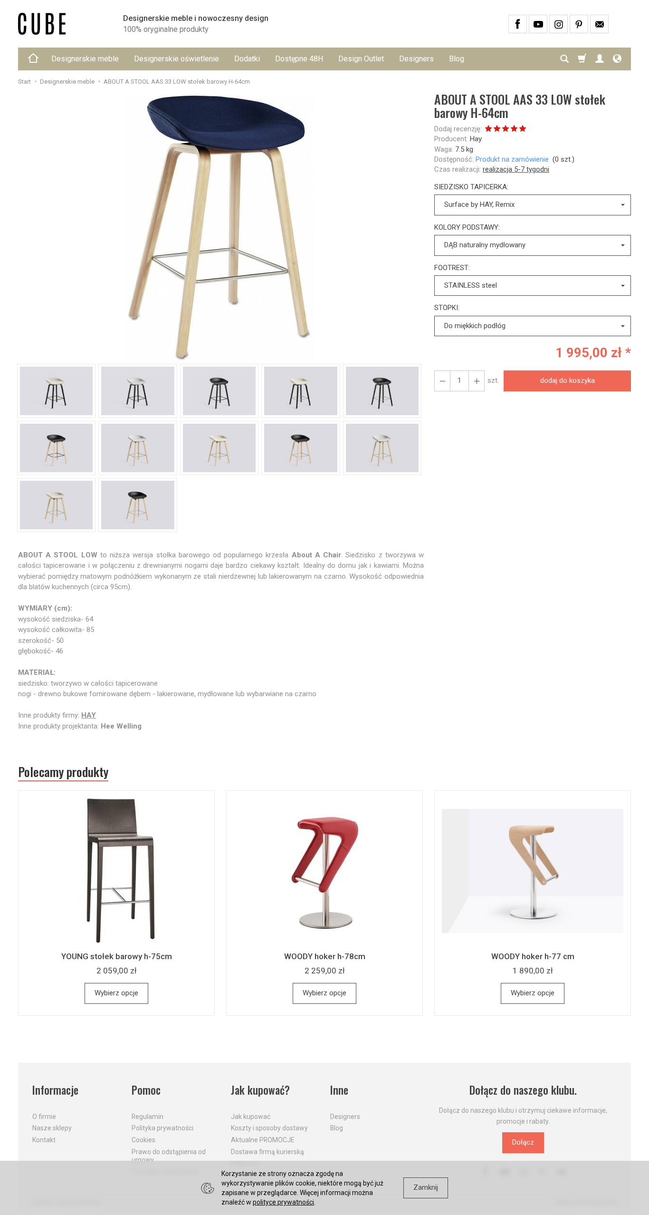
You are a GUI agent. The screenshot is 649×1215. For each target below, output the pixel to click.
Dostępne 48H (299, 58)
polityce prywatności (283, 1202)
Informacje (55, 1090)
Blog (456, 58)
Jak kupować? (260, 1090)
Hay (476, 139)
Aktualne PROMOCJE (263, 1140)
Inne (339, 1090)
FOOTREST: (452, 267)
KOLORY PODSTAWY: (467, 227)
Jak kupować (250, 1116)
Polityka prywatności (162, 1128)
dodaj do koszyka (567, 380)
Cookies (143, 1140)
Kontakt (44, 1140)
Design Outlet (361, 58)
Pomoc (146, 1090)
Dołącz (523, 1142)
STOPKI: (446, 307)
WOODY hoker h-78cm (324, 956)
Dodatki (247, 58)
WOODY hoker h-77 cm (532, 956)
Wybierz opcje (116, 993)
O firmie (44, 1116)
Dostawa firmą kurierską (267, 1152)
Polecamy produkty (63, 772)
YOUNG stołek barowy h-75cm (116, 956)
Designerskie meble (85, 58)
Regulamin (147, 1116)
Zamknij (425, 1187)
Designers (416, 58)
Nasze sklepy (52, 1128)
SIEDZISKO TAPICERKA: (471, 187)
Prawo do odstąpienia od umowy (169, 1156)
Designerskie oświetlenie (176, 58)
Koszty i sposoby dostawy (269, 1128)
